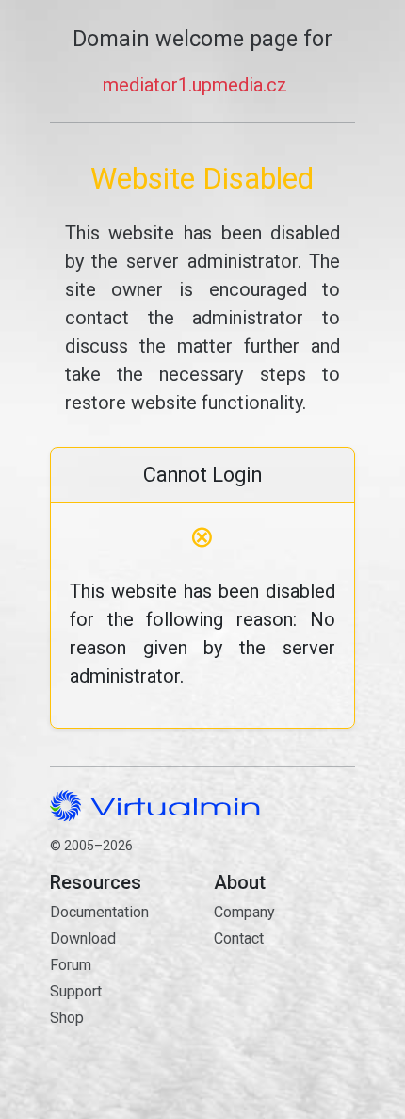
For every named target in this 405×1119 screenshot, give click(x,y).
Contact (284, 993)
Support (76, 991)
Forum (70, 965)
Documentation (99, 912)
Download (83, 938)
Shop (67, 1018)
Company (244, 912)
